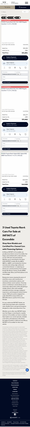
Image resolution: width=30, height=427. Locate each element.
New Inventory (15, 393)
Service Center (15, 401)
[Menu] (26, 3)
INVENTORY (15, 391)
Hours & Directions (15, 382)
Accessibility (9, 422)
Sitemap (15, 389)
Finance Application (15, 385)
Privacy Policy (16, 422)
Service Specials (15, 404)
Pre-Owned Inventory (15, 395)
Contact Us (15, 380)
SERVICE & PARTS (15, 398)
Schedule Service (15, 402)
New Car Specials (15, 397)
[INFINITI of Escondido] (9, 2)
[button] (27, 370)
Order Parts (15, 406)
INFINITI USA (15, 387)
